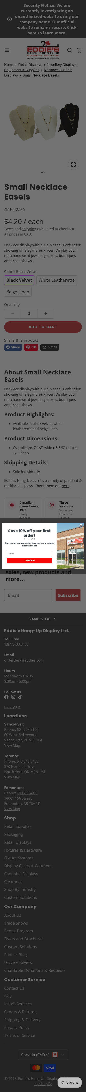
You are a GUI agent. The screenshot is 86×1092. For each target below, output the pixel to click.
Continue (29, 560)
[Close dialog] (81, 525)
